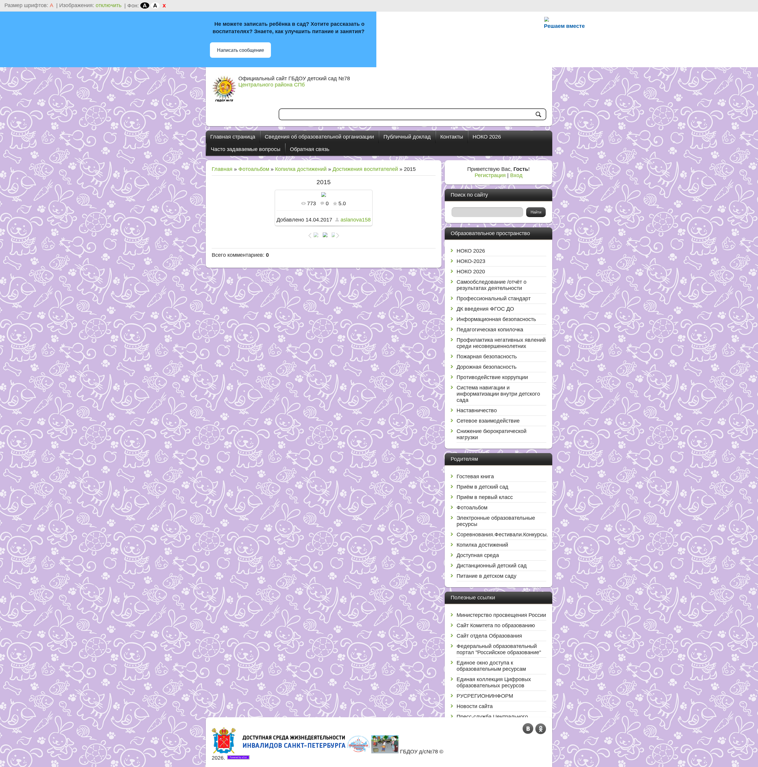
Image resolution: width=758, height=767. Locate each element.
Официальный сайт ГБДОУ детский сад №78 (294, 78)
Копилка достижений (301, 169)
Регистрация (490, 175)
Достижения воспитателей (365, 169)
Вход (516, 175)
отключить (108, 5)
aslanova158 (356, 220)
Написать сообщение (240, 50)
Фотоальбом (253, 169)
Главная (222, 169)
